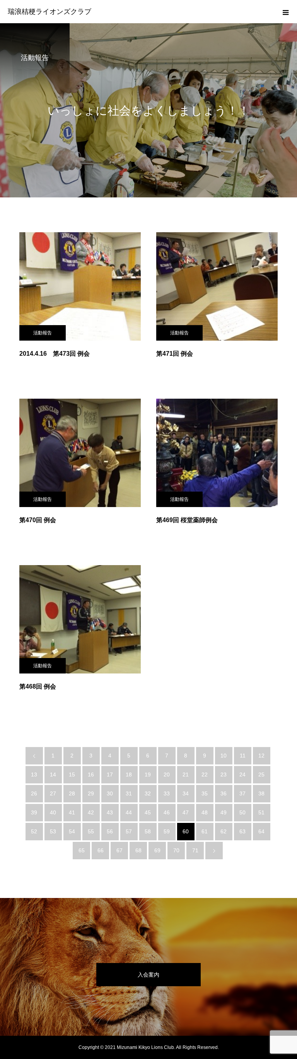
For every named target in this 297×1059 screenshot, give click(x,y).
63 (242, 831)
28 (72, 793)
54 (72, 831)
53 (53, 831)
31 (129, 793)
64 (261, 831)
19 (148, 774)
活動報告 (42, 333)
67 (119, 850)
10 (223, 755)
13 (34, 774)
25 (261, 774)
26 (34, 793)
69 (157, 850)
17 (110, 774)
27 (53, 793)
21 (186, 774)
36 (223, 793)
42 (91, 812)
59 (167, 831)
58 (148, 831)
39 (34, 812)
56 (110, 831)
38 (261, 793)
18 (129, 774)
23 (223, 774)
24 (242, 774)
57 (129, 831)
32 (148, 793)
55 (91, 831)
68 (138, 850)
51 (261, 812)
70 (176, 850)
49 (223, 812)
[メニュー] (285, 11)
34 (186, 793)
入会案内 (148, 975)
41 (72, 812)
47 (186, 812)
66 (100, 850)
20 (167, 774)
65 (82, 850)
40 (53, 812)
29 (91, 793)
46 (167, 812)
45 (148, 812)
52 (34, 831)
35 (204, 793)
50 (242, 812)
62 (223, 831)
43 (110, 812)
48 (204, 812)
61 (204, 831)
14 (53, 774)
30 (110, 793)
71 (195, 850)
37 (242, 793)
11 (243, 755)
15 (72, 774)
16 (91, 774)
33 (167, 793)
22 (204, 774)
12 (261, 755)
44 (129, 812)
